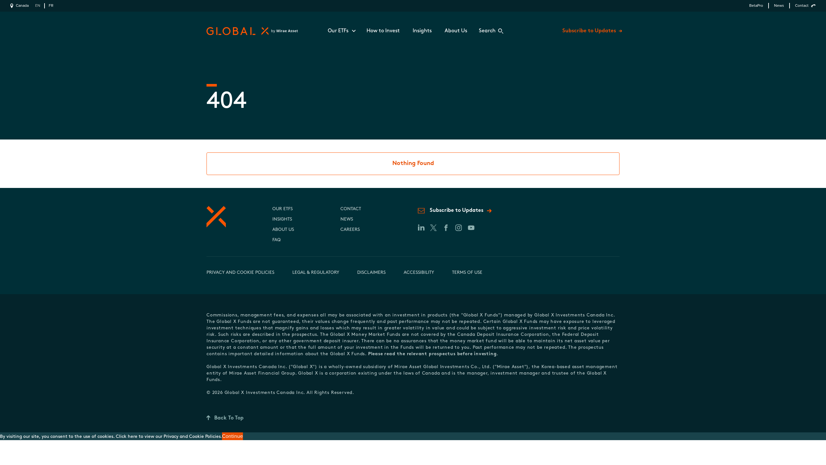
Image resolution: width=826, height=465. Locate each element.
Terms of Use (467, 272)
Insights (422, 31)
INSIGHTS (282, 219)
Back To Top (229, 418)
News (779, 5)
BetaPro (756, 5)
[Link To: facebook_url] (446, 227)
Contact (802, 5)
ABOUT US (283, 229)
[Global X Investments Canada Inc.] (250, 31)
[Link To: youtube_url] (471, 227)
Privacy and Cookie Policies (240, 272)
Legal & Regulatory (315, 272)
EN (37, 5)
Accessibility (419, 272)
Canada (22, 5)
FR (51, 5)
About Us (456, 31)
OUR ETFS (282, 209)
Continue (232, 436)
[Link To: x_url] (433, 227)
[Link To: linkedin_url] (421, 227)
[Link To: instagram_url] (458, 227)
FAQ (276, 240)
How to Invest (383, 31)
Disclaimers (371, 272)
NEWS (346, 219)
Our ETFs (338, 31)
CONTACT (350, 209)
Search (487, 31)
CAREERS (350, 229)
